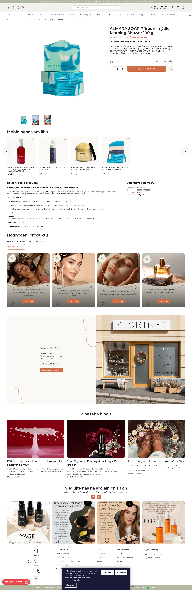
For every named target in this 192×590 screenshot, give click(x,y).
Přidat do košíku (148, 69)
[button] (7, 151)
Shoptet (154, 587)
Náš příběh (101, 554)
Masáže (100, 565)
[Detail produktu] (21, 151)
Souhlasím (121, 572)
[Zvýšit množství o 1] (122, 69)
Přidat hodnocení (16, 247)
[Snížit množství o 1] (112, 69)
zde (78, 580)
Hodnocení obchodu (125, 557)
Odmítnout (107, 572)
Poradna (120, 554)
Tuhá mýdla (141, 187)
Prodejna (100, 557)
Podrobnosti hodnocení (139, 37)
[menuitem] (11, 14)
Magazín (100, 561)
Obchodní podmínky (64, 557)
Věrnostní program (63, 565)
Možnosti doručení (166, 61)
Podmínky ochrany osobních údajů (69, 561)
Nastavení (70, 585)
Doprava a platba (62, 554)
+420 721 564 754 (160, 6)
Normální (140, 192)
